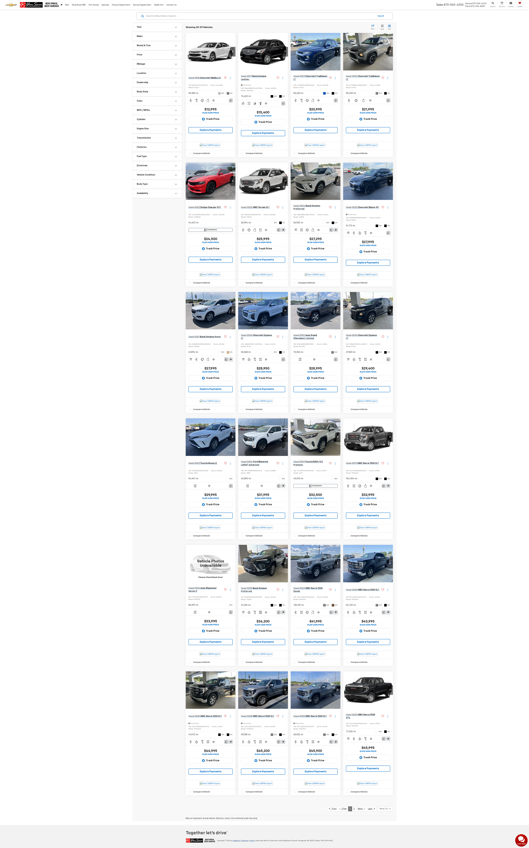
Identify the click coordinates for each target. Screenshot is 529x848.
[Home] (61, 5)
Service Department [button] (142, 5)
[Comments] (231, 100)
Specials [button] (105, 5)
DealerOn (236, 841)
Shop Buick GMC (79, 5)
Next (361, 809)
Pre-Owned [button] (94, 5)
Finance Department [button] (121, 5)
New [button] (67, 5)
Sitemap (244, 841)
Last (371, 809)
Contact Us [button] (171, 5)
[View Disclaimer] (213, 100)
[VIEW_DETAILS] (210, 563)
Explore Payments (211, 130)
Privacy (252, 841)
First (333, 809)
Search (381, 16)
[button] (232, 52)
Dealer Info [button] (159, 5)
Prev (343, 809)
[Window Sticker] (283, 230)
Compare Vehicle (201, 153)
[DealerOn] (200, 841)
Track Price (212, 119)
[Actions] (230, 78)
